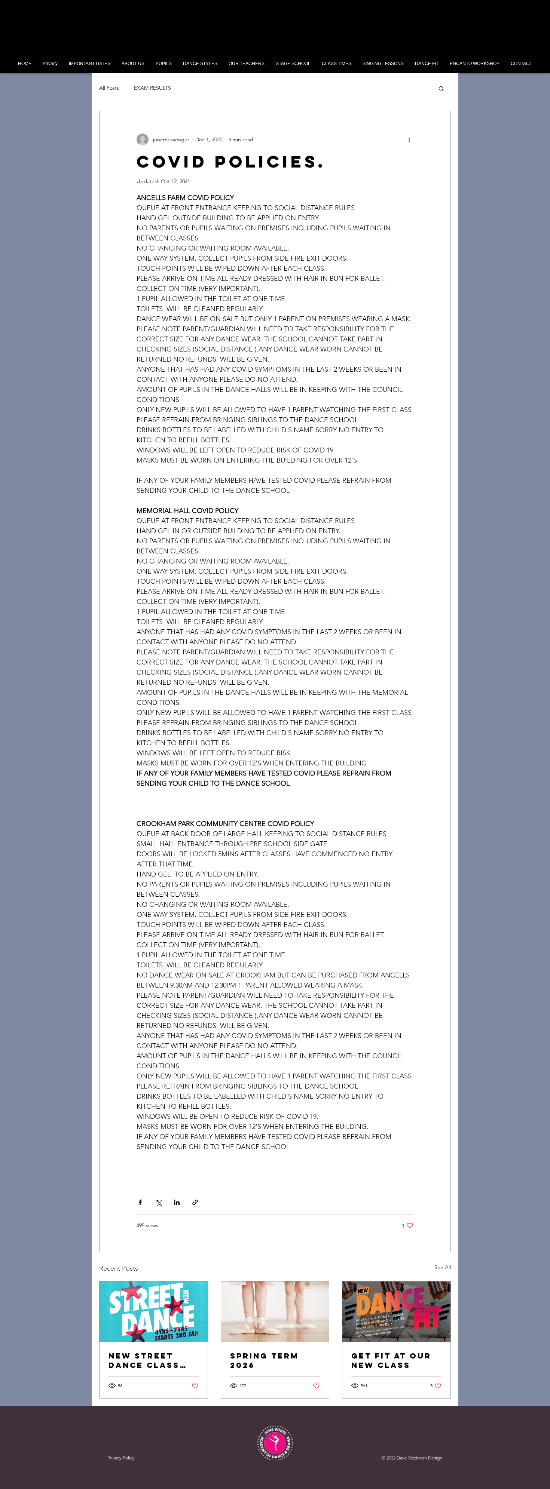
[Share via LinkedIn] (176, 1202)
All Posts (109, 88)
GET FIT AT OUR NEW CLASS (391, 1360)
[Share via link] (195, 1202)
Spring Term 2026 (264, 1360)
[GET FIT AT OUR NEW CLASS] (396, 1311)
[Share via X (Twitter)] (158, 1202)
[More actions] (408, 139)
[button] (163, 63)
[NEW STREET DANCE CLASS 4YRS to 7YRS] (154, 1311)
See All (442, 1267)
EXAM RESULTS (152, 88)
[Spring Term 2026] (275, 1311)
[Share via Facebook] (140, 1202)
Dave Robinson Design (419, 1458)
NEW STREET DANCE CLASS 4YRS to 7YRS (145, 1360)
